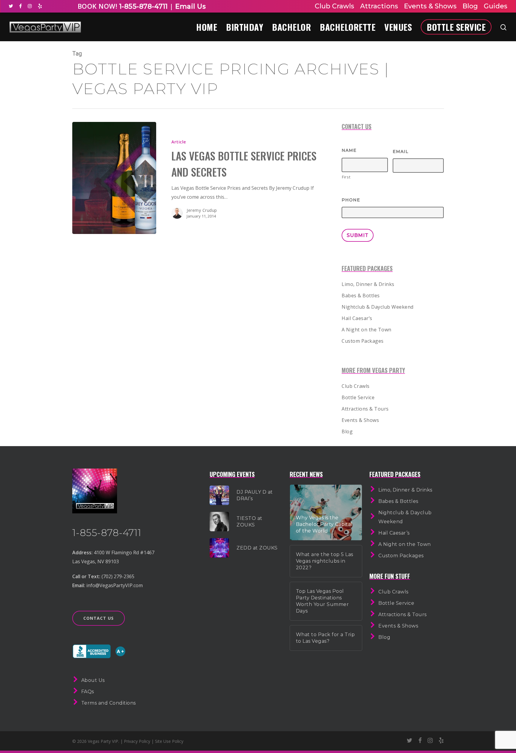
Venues (398, 27)
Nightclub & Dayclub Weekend (378, 307)
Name (349, 150)
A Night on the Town (366, 329)
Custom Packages (363, 341)
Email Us (190, 6)
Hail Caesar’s (357, 318)
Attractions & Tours (365, 408)
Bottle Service (456, 27)
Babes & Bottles (361, 295)
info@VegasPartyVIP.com (114, 585)
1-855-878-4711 (142, 6)
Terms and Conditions (108, 703)
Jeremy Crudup (202, 210)
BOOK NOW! (97, 5)
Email (400, 151)
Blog (470, 6)
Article (178, 142)
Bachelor (291, 27)
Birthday (244, 27)
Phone (351, 200)
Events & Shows (430, 6)
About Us (93, 680)
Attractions (379, 6)
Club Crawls (334, 6)
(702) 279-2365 (118, 576)
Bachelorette (347, 27)
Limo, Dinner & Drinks (368, 284)
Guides (495, 6)
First (346, 177)
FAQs (87, 691)
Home (206, 27)
